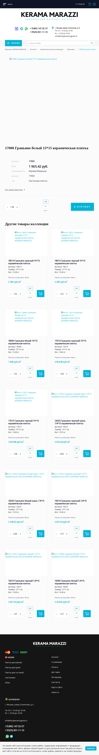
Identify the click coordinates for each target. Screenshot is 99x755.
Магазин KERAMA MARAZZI (15, 49)
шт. (45, 206)
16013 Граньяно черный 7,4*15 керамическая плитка (23, 582)
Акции (10, 657)
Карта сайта (56, 687)
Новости (55, 692)
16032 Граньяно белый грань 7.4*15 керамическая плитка (26, 502)
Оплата (54, 667)
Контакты (55, 682)
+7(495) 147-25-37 (39, 28)
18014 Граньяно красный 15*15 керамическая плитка (24, 262)
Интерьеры (56, 677)
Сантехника (10, 677)
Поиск (91, 43)
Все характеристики (14, 189)
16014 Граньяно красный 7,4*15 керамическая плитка (71, 502)
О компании (56, 662)
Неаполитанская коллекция (51, 49)
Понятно (91, 748)
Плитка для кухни (12, 667)
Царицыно (14, 699)
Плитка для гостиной (14, 672)
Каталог (33, 49)
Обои (7, 682)
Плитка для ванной (13, 662)
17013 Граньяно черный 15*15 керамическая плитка (23, 422)
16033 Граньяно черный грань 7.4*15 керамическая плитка (70, 422)
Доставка (55, 672)
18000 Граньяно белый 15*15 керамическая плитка (23, 342)
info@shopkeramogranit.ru (66, 36)
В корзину (82, 207)
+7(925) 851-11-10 (39, 32)
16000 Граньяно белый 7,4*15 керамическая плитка (69, 582)
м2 (46, 201)
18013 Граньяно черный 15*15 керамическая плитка (70, 262)
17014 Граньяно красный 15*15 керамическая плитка (70, 342)
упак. (46, 210)
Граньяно (71, 49)
